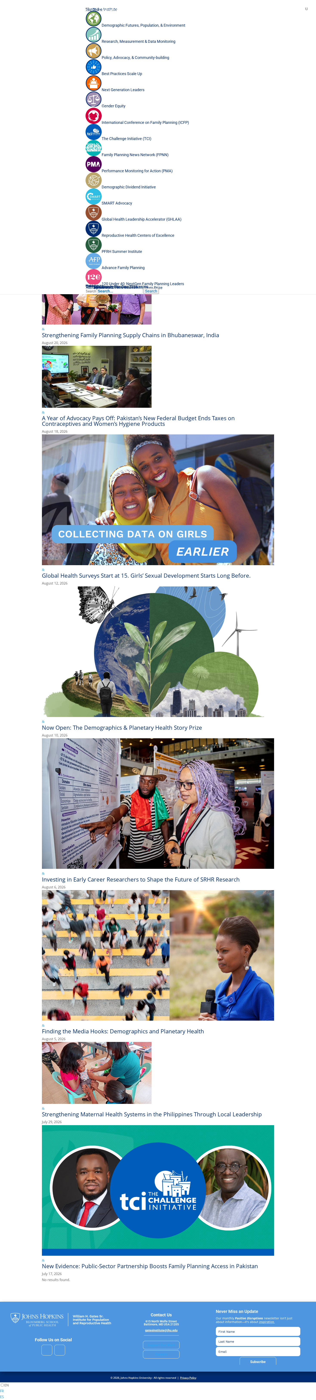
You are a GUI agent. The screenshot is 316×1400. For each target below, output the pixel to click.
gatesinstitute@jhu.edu (161, 1330)
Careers (161, 1354)
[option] (158, 1391)
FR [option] (2, 1391)
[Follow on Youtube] (59, 1350)
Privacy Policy (188, 1378)
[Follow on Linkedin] (46, 1350)
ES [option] (2, 1396)
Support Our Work (161, 1345)
